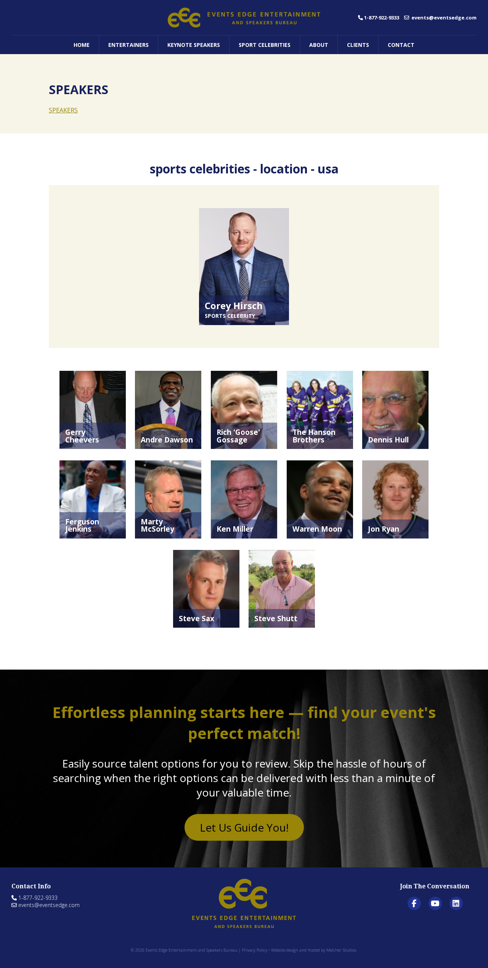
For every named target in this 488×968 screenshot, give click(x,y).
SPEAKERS (63, 110)
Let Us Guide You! (244, 827)
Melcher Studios (341, 950)
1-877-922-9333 (381, 17)
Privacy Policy (254, 950)
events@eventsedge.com (443, 17)
